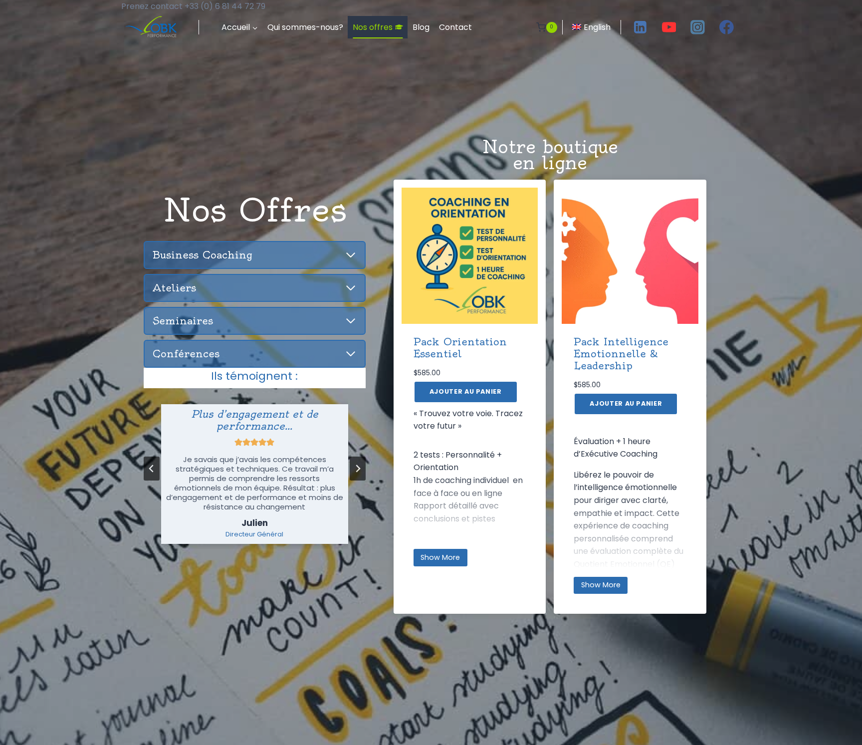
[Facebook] (726, 27)
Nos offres (373, 27)
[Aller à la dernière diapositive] (152, 469)
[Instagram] (697, 27)
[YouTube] (668, 27)
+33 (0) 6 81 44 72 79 (225, 6)
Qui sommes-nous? (305, 27)
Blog (421, 27)
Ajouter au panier (466, 391)
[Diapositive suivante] (358, 469)
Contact (455, 27)
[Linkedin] (640, 27)
